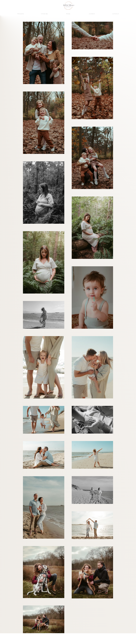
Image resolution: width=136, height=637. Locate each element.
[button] (68, 13)
